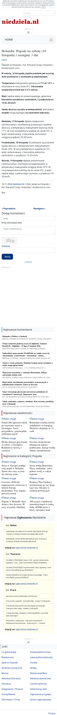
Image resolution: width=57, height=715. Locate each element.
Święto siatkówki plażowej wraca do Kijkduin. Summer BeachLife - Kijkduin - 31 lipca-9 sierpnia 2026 (24, 344)
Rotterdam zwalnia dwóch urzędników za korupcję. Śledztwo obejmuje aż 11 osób (42, 427)
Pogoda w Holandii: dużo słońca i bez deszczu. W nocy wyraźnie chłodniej (14, 504)
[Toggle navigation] (51, 39)
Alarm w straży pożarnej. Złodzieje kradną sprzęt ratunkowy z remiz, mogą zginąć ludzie (27, 364)
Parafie (33, 662)
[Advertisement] (28, 298)
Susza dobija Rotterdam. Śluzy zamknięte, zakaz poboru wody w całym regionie (41, 470)
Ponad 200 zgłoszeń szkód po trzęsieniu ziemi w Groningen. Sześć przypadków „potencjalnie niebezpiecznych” (14, 428)
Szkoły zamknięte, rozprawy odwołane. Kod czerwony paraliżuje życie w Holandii (28, 402)
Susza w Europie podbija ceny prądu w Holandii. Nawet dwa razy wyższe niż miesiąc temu (13, 470)
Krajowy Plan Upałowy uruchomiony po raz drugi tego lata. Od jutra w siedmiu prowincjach (42, 486)
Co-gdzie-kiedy (9, 652)
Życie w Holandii (10, 662)
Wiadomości (8, 657)
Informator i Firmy (11, 699)
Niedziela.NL (18, 184)
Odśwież (6, 246)
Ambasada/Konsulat (40, 652)
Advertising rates (38, 689)
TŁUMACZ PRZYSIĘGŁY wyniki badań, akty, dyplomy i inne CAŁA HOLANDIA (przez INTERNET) (28, 568)
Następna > (39, 208)
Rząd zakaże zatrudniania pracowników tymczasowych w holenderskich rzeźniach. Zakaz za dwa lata (25, 383)
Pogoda (4, 60)
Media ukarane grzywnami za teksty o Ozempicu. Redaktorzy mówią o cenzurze (14, 446)
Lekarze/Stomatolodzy (41, 657)
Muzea (5, 673)
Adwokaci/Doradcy (11, 678)
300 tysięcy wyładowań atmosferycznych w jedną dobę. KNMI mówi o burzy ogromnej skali (42, 506)
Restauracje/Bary (38, 673)
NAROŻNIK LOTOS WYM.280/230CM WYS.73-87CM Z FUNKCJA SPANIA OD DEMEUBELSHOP (26, 540)
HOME (9, 39)
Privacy (51, 713)
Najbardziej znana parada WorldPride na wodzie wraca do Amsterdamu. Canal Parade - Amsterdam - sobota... (25, 354)
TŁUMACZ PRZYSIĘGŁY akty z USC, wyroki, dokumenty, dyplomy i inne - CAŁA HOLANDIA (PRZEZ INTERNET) (27, 561)
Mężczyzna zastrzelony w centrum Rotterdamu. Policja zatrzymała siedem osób (24, 373)
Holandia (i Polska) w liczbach (14, 336)
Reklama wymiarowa (40, 678)
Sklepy (33, 667)
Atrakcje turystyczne (12, 667)
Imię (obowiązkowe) (12, 222)
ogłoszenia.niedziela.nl (26, 547)
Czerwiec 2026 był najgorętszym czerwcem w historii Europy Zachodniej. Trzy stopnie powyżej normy (14, 487)
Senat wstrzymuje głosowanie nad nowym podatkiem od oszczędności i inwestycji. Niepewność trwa (24, 393)
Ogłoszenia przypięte (40, 694)
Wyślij (7, 256)
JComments (28, 262)
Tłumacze (6, 683)
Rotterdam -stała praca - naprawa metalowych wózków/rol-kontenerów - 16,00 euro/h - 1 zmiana (25, 621)
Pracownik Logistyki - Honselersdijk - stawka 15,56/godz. (28, 601)
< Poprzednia (8, 208)
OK (43, 7)
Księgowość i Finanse (12, 689)
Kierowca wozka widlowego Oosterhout (21, 596)
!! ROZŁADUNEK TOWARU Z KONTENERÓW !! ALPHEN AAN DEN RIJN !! (27, 614)
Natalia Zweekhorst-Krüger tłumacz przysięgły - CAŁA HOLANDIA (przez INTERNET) (27, 576)
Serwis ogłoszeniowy (40, 699)
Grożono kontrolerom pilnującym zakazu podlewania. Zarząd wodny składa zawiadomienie (42, 446)
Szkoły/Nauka (8, 694)
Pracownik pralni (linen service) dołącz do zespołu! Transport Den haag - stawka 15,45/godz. (25, 607)
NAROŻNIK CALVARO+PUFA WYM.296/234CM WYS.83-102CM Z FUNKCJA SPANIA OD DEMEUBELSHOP (27, 532)
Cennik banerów (38, 683)
